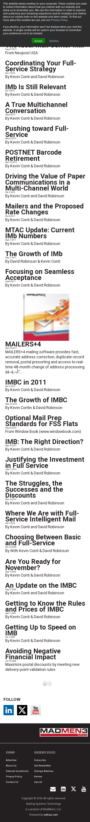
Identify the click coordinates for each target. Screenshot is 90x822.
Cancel (38, 782)
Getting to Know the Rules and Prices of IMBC (45, 606)
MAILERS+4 (23, 344)
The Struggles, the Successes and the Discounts (34, 489)
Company (10, 752)
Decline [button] (54, 41)
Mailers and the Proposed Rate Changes (44, 209)
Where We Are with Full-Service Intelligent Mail (42, 516)
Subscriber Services (44, 752)
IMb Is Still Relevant (35, 87)
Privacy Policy (59, 20)
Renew (38, 776)
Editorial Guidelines (17, 771)
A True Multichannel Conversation (36, 108)
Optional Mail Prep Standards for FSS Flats (41, 421)
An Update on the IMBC (41, 585)
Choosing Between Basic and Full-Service (43, 540)
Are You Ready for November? (33, 565)
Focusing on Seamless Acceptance (39, 275)
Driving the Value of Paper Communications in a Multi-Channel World (45, 182)
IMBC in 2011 (26, 382)
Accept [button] (38, 41)
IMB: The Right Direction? (44, 442)
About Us (11, 765)
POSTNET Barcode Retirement (33, 155)
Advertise (11, 760)
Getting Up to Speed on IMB (40, 630)
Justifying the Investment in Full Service (44, 462)
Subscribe (40, 760)
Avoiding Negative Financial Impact (33, 654)
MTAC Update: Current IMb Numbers (39, 233)
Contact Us (12, 782)
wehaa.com (51, 814)
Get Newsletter (42, 765)
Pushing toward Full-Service (37, 131)
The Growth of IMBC (36, 400)
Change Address (43, 771)
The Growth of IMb (33, 254)
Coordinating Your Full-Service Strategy (40, 66)
